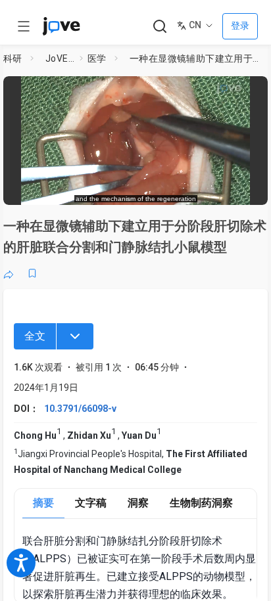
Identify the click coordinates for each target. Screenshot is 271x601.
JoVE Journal (59, 58)
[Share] (8, 273)
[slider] (81, 188)
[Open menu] (23, 26)
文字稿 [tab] (91, 503)
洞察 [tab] (138, 503)
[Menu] (75, 336)
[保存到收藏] (32, 273)
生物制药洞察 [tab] (201, 503)
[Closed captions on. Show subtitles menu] (244, 188)
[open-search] (159, 26)
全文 (34, 336)
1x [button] (219, 188)
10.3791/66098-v (80, 408)
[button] (254, 90)
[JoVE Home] (61, 26)
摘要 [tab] (43, 503)
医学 (97, 58)
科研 (12, 58)
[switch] (152, 188)
